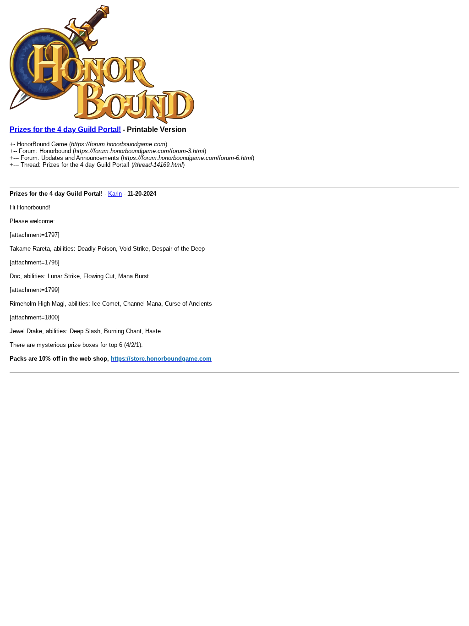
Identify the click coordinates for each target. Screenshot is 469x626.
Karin (115, 193)
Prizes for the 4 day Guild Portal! (65, 129)
